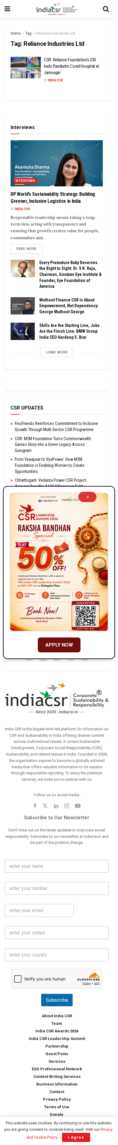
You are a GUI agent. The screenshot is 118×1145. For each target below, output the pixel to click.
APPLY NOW (59, 645)
